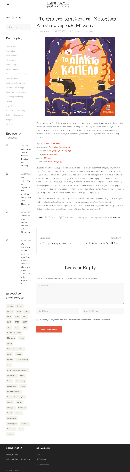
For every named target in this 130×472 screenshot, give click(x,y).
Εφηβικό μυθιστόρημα (15, 83)
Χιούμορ (9, 124)
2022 (17, 327)
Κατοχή (22, 386)
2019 (17, 322)
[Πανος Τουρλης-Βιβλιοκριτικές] (58, 4)
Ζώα (8, 365)
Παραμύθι (89, 31)
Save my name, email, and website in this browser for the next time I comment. (75, 319)
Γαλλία (9, 354)
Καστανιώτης (11, 386)
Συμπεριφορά (11, 418)
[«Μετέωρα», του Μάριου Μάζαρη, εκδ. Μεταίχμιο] (12, 212)
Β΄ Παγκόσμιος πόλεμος (15, 349)
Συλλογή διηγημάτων (15, 115)
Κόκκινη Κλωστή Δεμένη (16, 397)
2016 (17, 317)
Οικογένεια (22, 407)
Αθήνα (9, 343)
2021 (9, 327)
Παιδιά (9, 413)
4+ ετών (54, 217)
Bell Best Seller (14, 333)
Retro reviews (11, 55)
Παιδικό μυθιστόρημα (15, 96)
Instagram (118, 4)
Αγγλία (21, 338)
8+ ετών (10, 311)
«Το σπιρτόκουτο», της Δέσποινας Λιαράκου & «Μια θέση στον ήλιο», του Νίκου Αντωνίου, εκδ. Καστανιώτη (26, 264)
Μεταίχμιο (10, 407)
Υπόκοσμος (11, 429)
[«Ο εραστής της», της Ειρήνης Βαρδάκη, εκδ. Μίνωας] (12, 145)
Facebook (113, 4)
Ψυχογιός (10, 434)
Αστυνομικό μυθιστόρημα (17, 73)
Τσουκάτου (24, 423)
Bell (25, 327)
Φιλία (21, 429)
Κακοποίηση (20, 381)
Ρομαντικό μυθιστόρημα (16, 110)
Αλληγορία (11, 60)
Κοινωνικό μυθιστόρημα (16, 92)
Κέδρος (9, 381)
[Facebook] (123, 217)
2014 (26, 311)
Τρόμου (9, 119)
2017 (24, 317)
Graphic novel (11, 46)
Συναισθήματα (12, 423)
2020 (47, 217)
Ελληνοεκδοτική (22, 359)
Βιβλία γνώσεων (13, 78)
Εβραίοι (10, 359)
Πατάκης (19, 413)
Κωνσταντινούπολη (13, 391)
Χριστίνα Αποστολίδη (104, 217)
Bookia (123, 4)
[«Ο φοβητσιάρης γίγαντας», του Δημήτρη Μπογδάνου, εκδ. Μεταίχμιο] (12, 174)
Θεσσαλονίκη (11, 375)
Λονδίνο (10, 402)
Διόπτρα (18, 354)
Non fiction (10, 51)
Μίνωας (72, 217)
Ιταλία (22, 375)
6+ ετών (19, 306)
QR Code (64, 217)
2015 (9, 317)
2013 (19, 311)
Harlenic (11, 338)
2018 (9, 322)
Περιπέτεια (11, 105)
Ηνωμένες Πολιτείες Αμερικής (17, 370)
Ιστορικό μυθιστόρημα (15, 87)
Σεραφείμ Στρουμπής (85, 217)
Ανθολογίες (11, 64)
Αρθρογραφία (12, 69)
